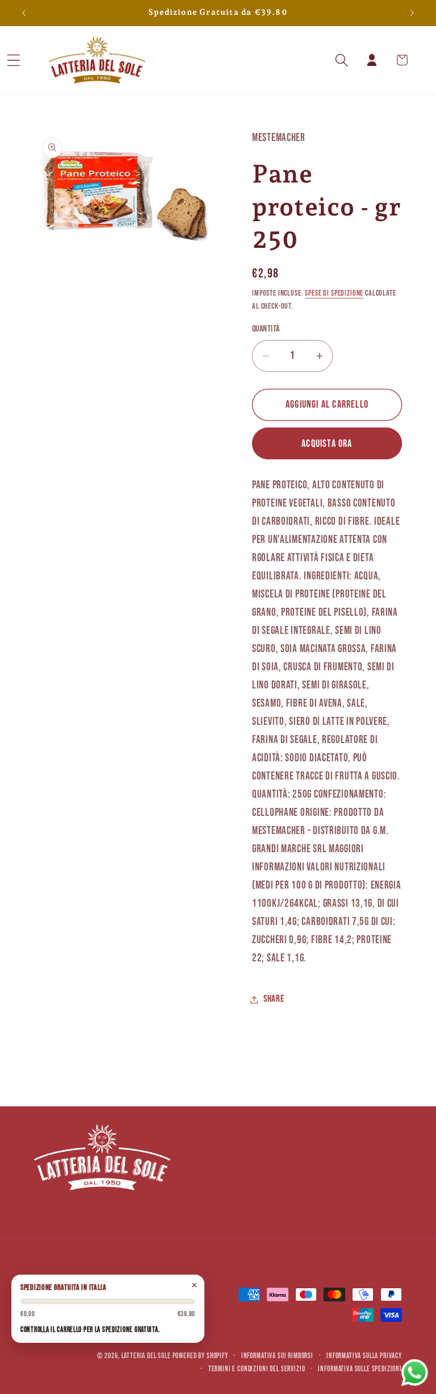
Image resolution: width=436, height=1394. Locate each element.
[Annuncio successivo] (412, 13)
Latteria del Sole (146, 1355)
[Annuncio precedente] (23, 13)
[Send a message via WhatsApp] (414, 1372)
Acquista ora (326, 444)
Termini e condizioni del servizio (256, 1369)
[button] (29, 60)
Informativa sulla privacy (364, 1355)
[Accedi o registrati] (372, 60)
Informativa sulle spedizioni (360, 1369)
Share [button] (273, 999)
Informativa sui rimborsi (277, 1355)
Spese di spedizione (334, 293)
